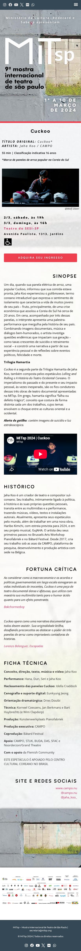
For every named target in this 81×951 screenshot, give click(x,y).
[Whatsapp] (55, 945)
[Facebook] (32, 945)
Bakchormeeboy (14, 607)
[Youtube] (37, 945)
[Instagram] (26, 945)
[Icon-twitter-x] (43, 945)
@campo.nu (69, 793)
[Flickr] (49, 945)
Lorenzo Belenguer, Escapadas (23, 646)
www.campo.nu (66, 788)
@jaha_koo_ (69, 797)
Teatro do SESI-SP (21, 228)
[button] (76, 4)
